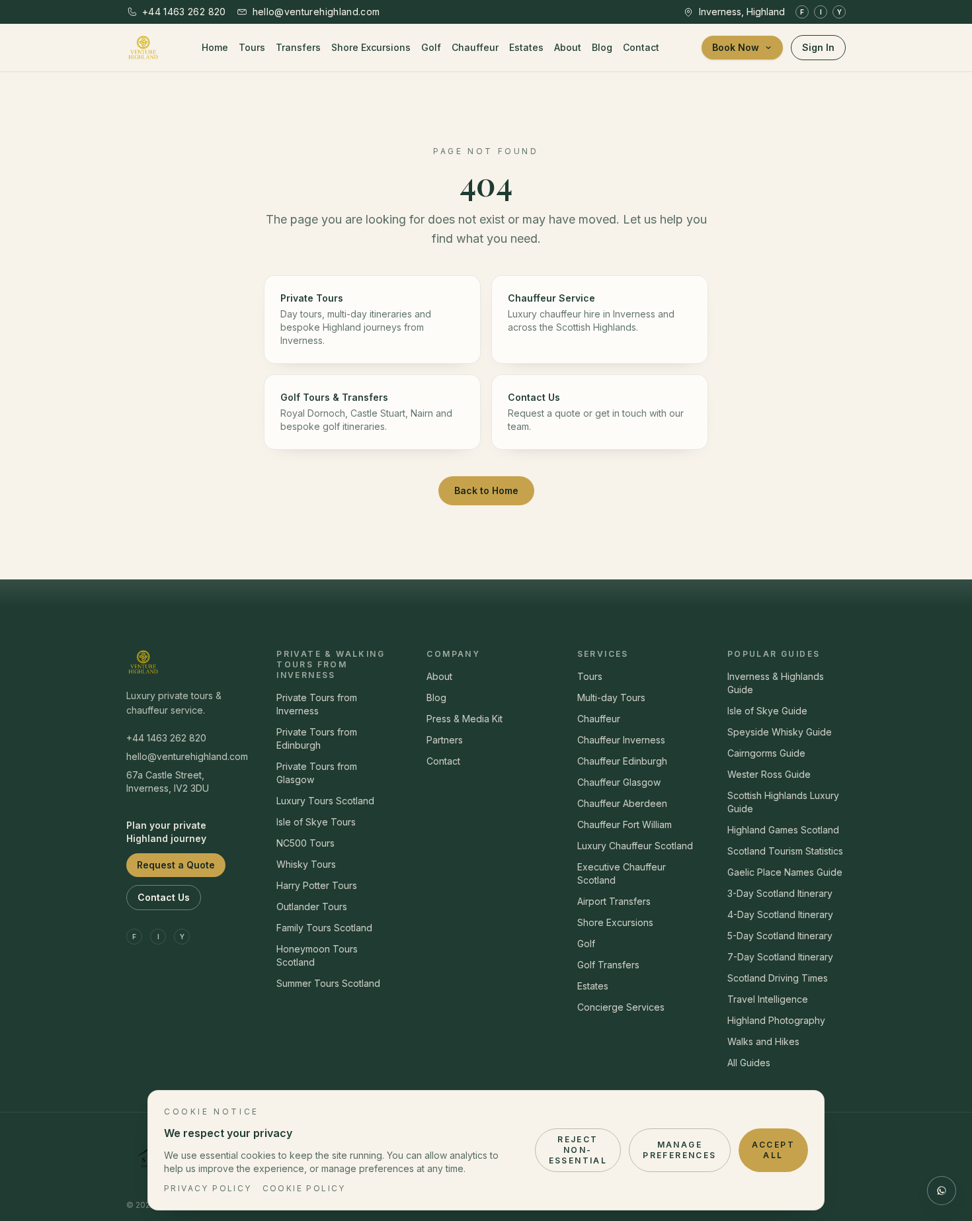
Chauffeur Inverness (621, 739)
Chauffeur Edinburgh (622, 761)
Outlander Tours (311, 906)
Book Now (735, 47)
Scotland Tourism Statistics (785, 851)
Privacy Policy (208, 1188)
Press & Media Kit (464, 718)
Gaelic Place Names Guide (784, 872)
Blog (602, 47)
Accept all (773, 1150)
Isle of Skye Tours (316, 821)
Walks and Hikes (763, 1041)
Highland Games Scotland (783, 829)
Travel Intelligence (767, 999)
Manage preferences (679, 1150)
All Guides (748, 1062)
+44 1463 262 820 (166, 737)
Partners (444, 739)
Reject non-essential (578, 1149)
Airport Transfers (614, 901)
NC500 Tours (305, 843)
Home (215, 47)
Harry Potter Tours (316, 885)
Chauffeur (475, 47)
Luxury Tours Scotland (325, 800)
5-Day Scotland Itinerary (779, 935)
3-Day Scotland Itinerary (779, 893)
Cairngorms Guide (766, 753)
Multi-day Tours (611, 697)
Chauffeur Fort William (624, 824)
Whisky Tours (306, 864)
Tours (252, 47)
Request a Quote (176, 864)
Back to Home (486, 490)
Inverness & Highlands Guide (775, 683)
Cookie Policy (304, 1188)
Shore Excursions (371, 47)
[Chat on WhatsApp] (941, 1190)
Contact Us (164, 897)
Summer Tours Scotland (328, 983)
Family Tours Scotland (324, 927)
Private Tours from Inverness (316, 704)
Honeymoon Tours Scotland (317, 955)
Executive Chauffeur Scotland (621, 873)
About (567, 47)
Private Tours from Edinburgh (316, 738)
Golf (431, 47)
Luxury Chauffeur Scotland (635, 845)
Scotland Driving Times (777, 978)
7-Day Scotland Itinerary (780, 956)
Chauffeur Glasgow (619, 782)
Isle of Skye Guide (767, 710)
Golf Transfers (608, 964)
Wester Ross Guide (769, 774)
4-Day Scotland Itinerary (780, 914)
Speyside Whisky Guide (779, 731)
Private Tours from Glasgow (316, 773)
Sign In (818, 47)
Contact (641, 47)
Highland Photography (776, 1020)
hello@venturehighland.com (185, 756)
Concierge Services (621, 1007)
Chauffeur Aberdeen (622, 803)
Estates (526, 47)
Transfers (298, 47)
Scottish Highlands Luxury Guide (783, 802)
